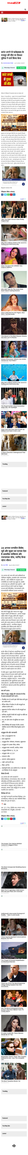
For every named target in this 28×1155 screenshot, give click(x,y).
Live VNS (5, 565)
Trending (4, 464)
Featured (5, 491)
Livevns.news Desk (8, 63)
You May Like (6, 498)
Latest (4, 506)
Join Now (22, 68)
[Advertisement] (14, 35)
